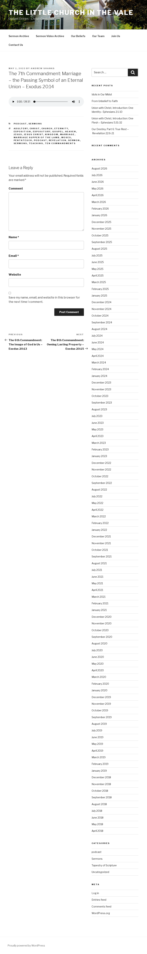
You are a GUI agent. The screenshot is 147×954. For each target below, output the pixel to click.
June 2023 (98, 422)
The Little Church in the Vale (71, 12)
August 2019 (99, 723)
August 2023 (99, 409)
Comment (16, 188)
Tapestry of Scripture (104, 865)
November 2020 (102, 623)
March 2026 (99, 201)
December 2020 (102, 616)
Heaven (70, 131)
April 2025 (98, 275)
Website (15, 274)
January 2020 (99, 690)
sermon (74, 140)
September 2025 (102, 242)
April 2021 (97, 589)
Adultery (21, 128)
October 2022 (100, 476)
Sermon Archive (19, 36)
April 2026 (98, 195)
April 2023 (97, 436)
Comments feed (101, 906)
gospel (57, 131)
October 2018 (100, 790)
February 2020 (100, 683)
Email (14, 256)
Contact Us (16, 44)
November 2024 (101, 308)
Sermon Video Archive (50, 36)
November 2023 (101, 389)
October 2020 (100, 630)
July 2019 (97, 730)
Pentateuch (23, 140)
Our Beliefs (78, 36)
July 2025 (97, 255)
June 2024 (98, 342)
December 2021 (101, 536)
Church (47, 128)
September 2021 (102, 556)
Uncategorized (100, 871)
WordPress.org (101, 913)
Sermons (35, 123)
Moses (66, 137)
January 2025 (99, 295)
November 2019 (101, 703)
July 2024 (97, 335)
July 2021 (97, 569)
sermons (20, 143)
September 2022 (102, 482)
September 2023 (102, 402)
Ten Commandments (60, 143)
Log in (95, 893)
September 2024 (102, 322)
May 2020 (98, 663)
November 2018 (101, 784)
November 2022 (101, 469)
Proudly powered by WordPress (26, 945)
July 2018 (97, 810)
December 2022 (101, 462)
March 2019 (99, 757)
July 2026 (97, 175)
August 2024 (99, 329)
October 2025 (100, 235)
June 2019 (97, 737)
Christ (35, 128)
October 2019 (100, 710)
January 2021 (99, 609)
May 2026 (97, 188)
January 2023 (99, 456)
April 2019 (97, 750)
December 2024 (101, 302)
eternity (61, 128)
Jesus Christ (33, 134)
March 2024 (99, 362)
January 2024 (99, 375)
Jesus (18, 134)
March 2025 (99, 282)
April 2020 (98, 670)
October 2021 (100, 549)
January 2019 (99, 770)
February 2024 (100, 369)
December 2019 (101, 697)
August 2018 (99, 804)
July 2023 (97, 415)
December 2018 (101, 777)
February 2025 (100, 288)
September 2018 (102, 797)
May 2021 (97, 583)
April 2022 (97, 509)
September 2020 (102, 636)
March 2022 (99, 516)
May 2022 (97, 502)
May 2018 (97, 824)
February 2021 (100, 603)
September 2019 (102, 717)
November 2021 (101, 543)
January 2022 (99, 529)
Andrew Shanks (43, 68)
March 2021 (98, 596)
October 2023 (100, 395)
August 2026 (99, 168)
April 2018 (97, 830)
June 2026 (98, 181)
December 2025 (101, 222)
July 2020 (97, 650)
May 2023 (97, 429)
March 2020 (99, 676)
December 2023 (101, 382)
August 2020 (99, 643)
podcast (20, 123)
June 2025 (98, 262)
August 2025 (99, 248)
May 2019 (97, 743)
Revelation (58, 140)
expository (42, 131)
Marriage (67, 134)
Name (14, 237)
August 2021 (99, 563)
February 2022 (100, 523)
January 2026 (99, 215)
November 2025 (101, 228)
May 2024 (97, 349)
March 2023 (99, 442)
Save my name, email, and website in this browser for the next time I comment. (44, 300)
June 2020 (98, 656)
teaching (36, 143)
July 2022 (97, 496)
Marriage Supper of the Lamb (37, 137)
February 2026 (100, 208)
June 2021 (97, 576)
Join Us (115, 36)
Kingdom (51, 134)
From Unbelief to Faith (105, 101)
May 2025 (97, 268)
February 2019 (100, 763)
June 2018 (97, 817)
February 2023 (100, 449)
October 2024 (100, 315)
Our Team (98, 36)
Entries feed (99, 899)
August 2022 (99, 489)
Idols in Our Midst (102, 94)
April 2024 (98, 355)
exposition (22, 131)
